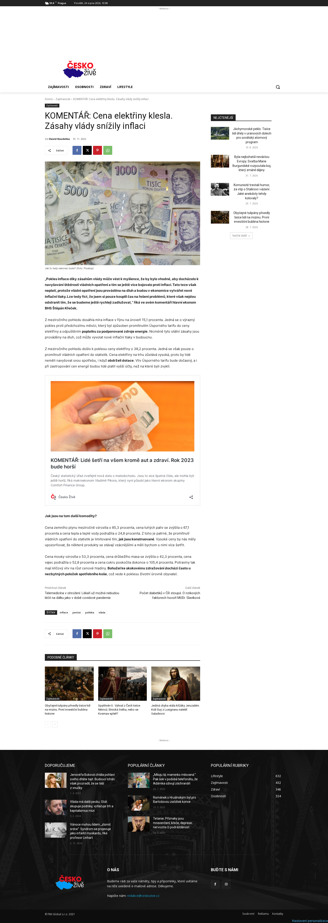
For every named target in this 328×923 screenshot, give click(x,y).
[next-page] (55, 724)
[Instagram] (226, 884)
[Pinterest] (97, 150)
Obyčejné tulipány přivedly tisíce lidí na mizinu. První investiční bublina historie (67, 709)
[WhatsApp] (107, 150)
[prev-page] (47, 724)
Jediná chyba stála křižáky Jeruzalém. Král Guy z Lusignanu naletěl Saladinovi (175, 709)
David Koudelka (59, 139)
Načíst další (240, 235)
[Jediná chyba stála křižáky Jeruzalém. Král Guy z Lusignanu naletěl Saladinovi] (175, 684)
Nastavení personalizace (310, 921)
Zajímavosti (63, 99)
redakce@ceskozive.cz (143, 896)
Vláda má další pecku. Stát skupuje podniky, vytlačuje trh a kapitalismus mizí (91, 806)
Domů (49, 99)
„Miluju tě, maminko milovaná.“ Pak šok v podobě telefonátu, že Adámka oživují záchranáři (175, 779)
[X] (87, 150)
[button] (277, 87)
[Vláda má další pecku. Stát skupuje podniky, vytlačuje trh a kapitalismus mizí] (55, 807)
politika (89, 612)
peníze (77, 612)
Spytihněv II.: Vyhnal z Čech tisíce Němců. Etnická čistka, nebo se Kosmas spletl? (119, 709)
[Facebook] (77, 150)
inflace (64, 612)
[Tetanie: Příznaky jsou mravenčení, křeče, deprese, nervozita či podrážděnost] (138, 824)
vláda (102, 612)
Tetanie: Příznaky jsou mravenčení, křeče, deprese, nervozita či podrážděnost (173, 823)
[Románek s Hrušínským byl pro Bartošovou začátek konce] (138, 803)
